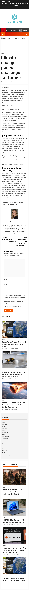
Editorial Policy (24, 3)
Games (4, 487)
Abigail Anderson (6, 81)
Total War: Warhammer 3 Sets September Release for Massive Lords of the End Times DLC (13, 492)
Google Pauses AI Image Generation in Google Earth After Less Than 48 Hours (14, 344)
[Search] (27, 34)
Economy (4, 428)
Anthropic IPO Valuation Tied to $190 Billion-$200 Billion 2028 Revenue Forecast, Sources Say (14, 550)
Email (5, 284)
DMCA (17, 3)
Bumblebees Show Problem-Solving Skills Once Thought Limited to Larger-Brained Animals (13, 374)
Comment (7, 258)
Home (3, 422)
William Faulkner (14, 348)
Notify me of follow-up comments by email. (13, 302)
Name (6, 279)
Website (6, 290)
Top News (5, 424)
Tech (4, 517)
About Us (4, 3)
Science (2, 53)
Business (4, 545)
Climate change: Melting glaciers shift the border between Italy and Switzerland (21, 241)
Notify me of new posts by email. (13, 306)
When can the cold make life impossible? (8, 239)
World (3, 426)
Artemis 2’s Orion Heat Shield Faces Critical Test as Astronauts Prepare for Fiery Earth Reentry (13, 405)
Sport (3, 434)
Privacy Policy (11, 3)
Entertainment (5, 436)
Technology (5, 432)
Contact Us (15, 5)
